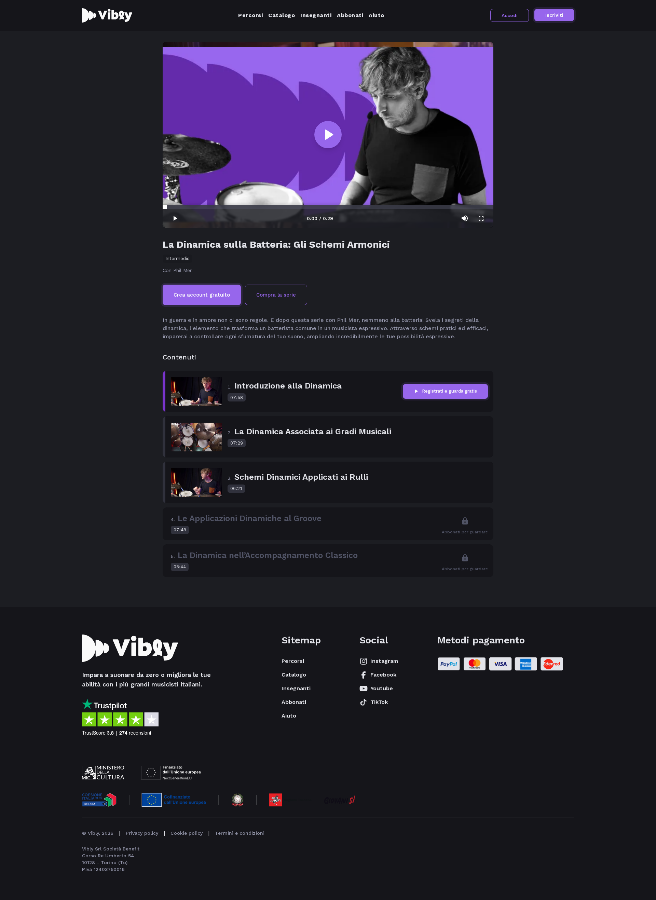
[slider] (165, 207)
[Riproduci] (328, 134)
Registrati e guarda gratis (449, 391)
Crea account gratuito (202, 295)
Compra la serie (276, 295)
